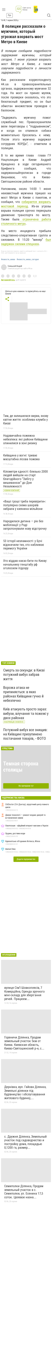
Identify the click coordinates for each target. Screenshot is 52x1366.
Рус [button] (9, 15)
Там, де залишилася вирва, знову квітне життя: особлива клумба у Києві (25, 419)
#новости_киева (8, 259)
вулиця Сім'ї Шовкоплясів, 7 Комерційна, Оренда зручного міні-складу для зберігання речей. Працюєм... (24, 993)
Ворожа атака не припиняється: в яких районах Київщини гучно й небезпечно (23, 694)
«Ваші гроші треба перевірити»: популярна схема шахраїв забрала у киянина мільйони (24, 505)
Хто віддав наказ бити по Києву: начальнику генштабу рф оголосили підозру (25, 564)
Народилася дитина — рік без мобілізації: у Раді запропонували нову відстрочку (25, 524)
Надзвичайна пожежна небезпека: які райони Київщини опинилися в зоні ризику (25, 439)
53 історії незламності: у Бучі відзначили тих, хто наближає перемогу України (23, 544)
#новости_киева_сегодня (28, 259)
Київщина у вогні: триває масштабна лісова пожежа (21, 457)
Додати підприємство (26, 859)
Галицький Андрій (15, 266)
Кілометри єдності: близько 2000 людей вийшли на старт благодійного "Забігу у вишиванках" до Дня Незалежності (25, 479)
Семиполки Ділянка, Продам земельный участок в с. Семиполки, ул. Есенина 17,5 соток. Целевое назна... (23, 1191)
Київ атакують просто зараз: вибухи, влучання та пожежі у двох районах (26, 713)
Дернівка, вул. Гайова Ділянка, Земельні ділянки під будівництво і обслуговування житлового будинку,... (25, 1092)
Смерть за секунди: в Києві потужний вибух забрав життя (24, 674)
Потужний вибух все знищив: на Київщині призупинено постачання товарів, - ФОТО (25, 734)
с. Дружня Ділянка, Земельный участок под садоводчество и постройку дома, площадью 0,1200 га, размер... (25, 1142)
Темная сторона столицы (20, 766)
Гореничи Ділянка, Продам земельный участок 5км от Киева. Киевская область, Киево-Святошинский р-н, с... (24, 1043)
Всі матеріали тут (26, 786)
